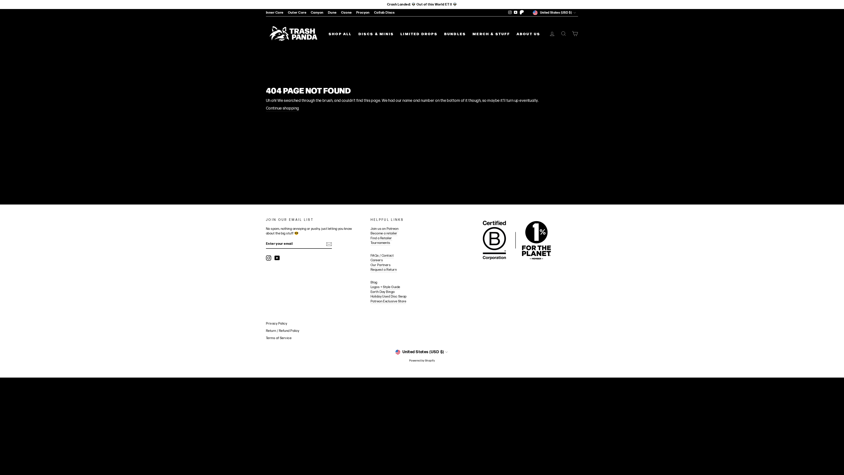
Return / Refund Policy (282, 331)
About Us (528, 33)
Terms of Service (278, 338)
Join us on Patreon (384, 229)
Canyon (317, 13)
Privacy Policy (276, 324)
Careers (377, 260)
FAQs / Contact (382, 256)
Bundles (455, 33)
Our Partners (381, 265)
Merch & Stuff (491, 33)
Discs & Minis (376, 33)
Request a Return (384, 270)
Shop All (340, 33)
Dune (332, 13)
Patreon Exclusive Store (388, 301)
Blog (374, 282)
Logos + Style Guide (385, 287)
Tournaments (380, 243)
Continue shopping (282, 108)
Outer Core (297, 13)
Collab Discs (384, 13)
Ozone (346, 13)
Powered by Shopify (422, 360)
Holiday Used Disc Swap (389, 296)
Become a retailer (384, 233)
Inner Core (275, 13)
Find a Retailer (381, 238)
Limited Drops (419, 33)
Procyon (363, 13)
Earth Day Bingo (383, 292)
